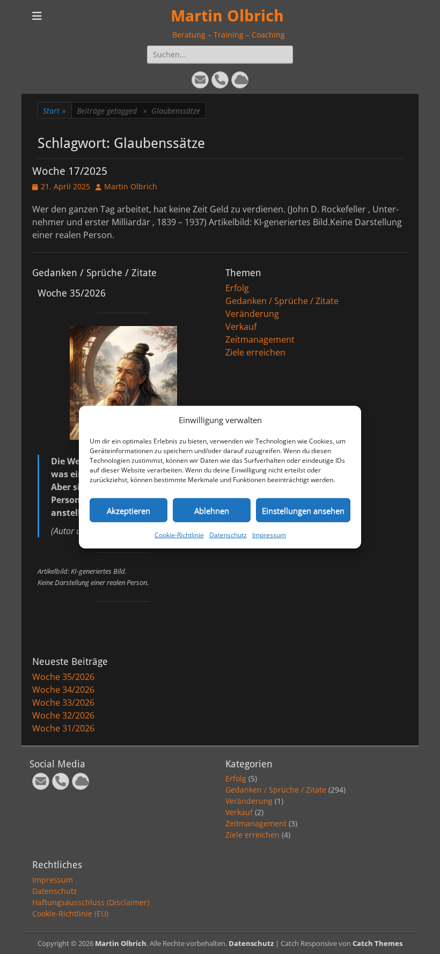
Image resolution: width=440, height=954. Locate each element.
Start (54, 111)
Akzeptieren (128, 510)
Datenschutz (228, 534)
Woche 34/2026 (63, 690)
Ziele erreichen (255, 352)
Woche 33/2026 (63, 702)
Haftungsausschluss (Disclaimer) (90, 902)
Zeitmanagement (260, 339)
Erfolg (237, 288)
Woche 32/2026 (63, 715)
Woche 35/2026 (63, 677)
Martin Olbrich (227, 15)
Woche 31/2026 (63, 728)
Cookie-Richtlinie (179, 534)
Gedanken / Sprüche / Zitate (282, 301)
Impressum (269, 534)
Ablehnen (211, 510)
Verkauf (240, 326)
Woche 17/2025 (69, 171)
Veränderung (252, 314)
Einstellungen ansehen (303, 510)
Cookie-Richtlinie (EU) (70, 913)
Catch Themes (377, 943)
